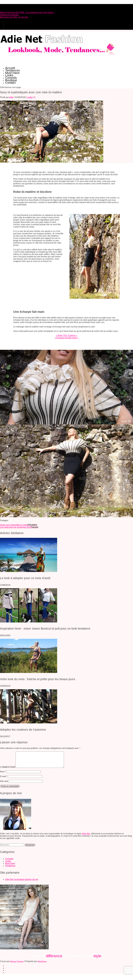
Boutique (11, 80)
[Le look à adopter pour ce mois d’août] (28, 571)
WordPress (42, 961)
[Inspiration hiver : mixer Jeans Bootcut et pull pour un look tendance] (28, 622)
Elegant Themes (17, 961)
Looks (9, 75)
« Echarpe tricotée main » (66, 338)
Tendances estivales (9, 15)
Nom (3, 771)
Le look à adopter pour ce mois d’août (25, 578)
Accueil (10, 68)
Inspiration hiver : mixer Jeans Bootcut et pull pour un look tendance (45, 628)
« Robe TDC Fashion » (66, 335)
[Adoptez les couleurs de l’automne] (28, 723)
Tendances (12, 70)
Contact (10, 82)
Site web (4, 781)
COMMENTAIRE (8, 767)
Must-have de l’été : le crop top (14, 17)
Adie (11, 97)
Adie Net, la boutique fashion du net (21, 879)
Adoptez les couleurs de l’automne (23, 729)
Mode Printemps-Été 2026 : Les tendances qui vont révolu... (27, 12)
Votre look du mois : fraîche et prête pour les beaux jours (37, 679)
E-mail (3, 776)
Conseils (11, 77)
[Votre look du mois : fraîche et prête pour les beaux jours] (28, 672)
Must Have (12, 73)
